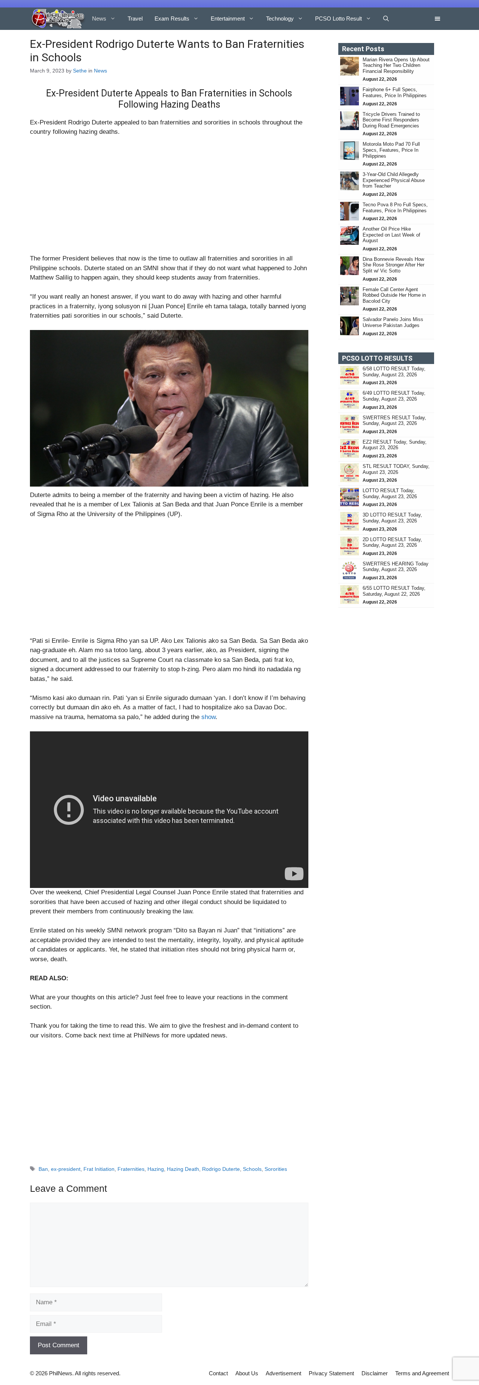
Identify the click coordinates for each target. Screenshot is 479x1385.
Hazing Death (183, 1169)
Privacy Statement (331, 1373)
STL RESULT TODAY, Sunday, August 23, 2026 (396, 469)
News (99, 18)
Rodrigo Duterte (221, 1169)
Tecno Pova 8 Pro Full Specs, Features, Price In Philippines (395, 207)
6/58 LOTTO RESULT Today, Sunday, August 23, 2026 (394, 371)
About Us (246, 1373)
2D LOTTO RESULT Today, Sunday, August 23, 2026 (392, 542)
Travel (135, 18)
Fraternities (131, 1169)
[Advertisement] (169, 198)
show (208, 717)
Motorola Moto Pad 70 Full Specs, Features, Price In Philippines (391, 149)
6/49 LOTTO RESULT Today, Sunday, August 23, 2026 (394, 396)
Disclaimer (374, 1373)
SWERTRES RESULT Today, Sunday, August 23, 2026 (394, 420)
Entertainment (228, 18)
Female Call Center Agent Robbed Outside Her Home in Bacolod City (394, 295)
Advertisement (283, 1373)
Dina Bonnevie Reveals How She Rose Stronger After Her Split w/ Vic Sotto (393, 265)
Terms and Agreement (422, 1373)
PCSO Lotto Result (338, 18)
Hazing (155, 1169)
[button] (386, 18)
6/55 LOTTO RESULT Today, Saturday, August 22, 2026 (394, 591)
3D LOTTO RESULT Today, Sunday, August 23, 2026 (392, 518)
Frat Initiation (99, 1169)
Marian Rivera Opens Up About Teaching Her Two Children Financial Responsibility (396, 65)
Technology (280, 18)
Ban (43, 1169)
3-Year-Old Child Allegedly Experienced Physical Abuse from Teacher (394, 180)
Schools (252, 1169)
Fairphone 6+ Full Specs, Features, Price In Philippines (395, 92)
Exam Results (172, 18)
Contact (218, 1373)
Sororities (276, 1169)
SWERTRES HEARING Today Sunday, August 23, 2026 (395, 567)
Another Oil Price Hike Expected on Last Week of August (391, 234)
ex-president (65, 1169)
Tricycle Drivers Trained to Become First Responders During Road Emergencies (392, 120)
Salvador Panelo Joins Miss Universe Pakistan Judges (393, 322)
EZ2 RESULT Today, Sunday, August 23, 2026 (395, 445)
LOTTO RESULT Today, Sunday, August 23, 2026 (390, 493)
